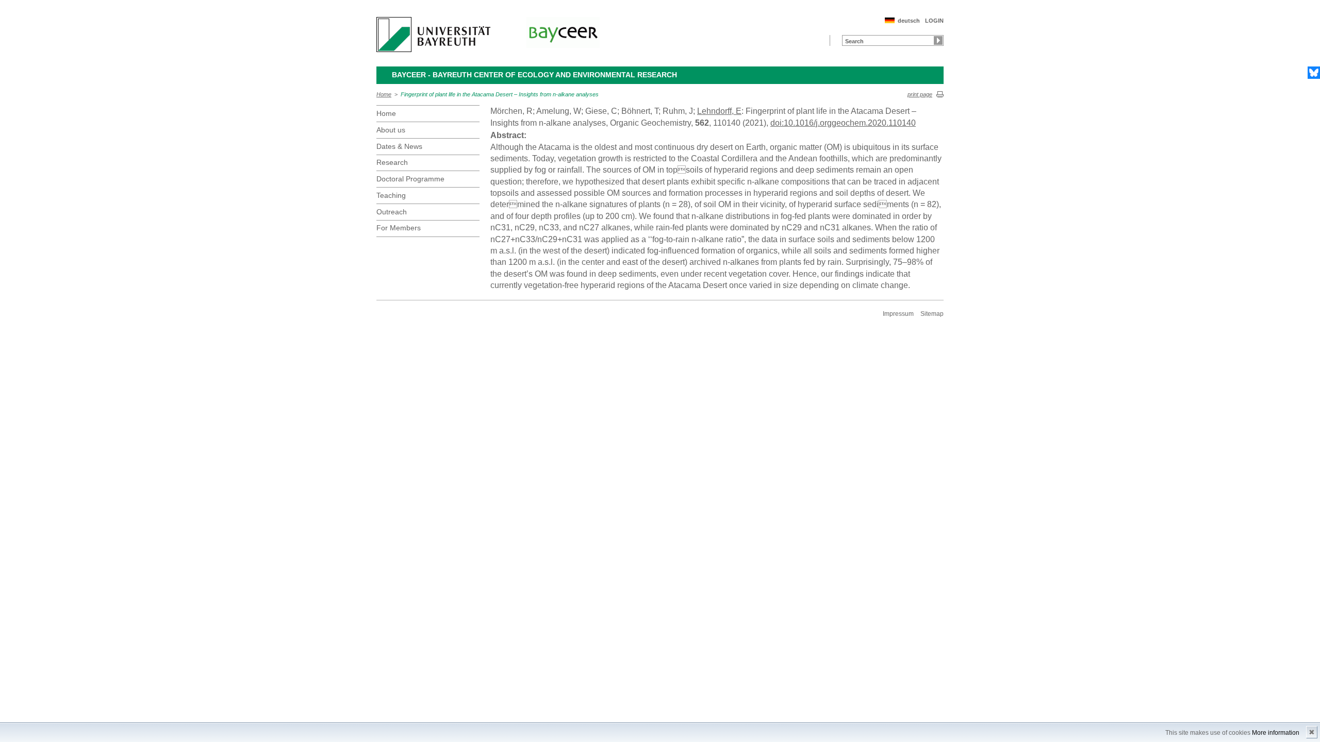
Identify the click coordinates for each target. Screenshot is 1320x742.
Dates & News (399, 146)
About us (390, 130)
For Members (398, 228)
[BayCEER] (563, 32)
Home (383, 94)
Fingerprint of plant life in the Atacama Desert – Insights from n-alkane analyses (500, 94)
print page (920, 94)
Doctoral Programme (410, 179)
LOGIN (934, 21)
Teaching (391, 195)
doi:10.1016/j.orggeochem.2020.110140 (843, 123)
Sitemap (932, 313)
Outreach (391, 212)
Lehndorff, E (719, 111)
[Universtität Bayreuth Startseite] (433, 34)
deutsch (909, 21)
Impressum (898, 313)
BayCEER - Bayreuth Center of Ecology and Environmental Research (534, 75)
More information (1275, 732)
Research (392, 162)
